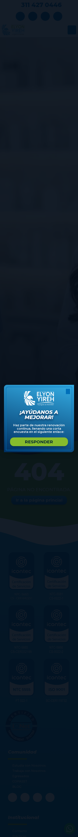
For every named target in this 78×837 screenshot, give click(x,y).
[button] (68, 391)
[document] (39, 418)
